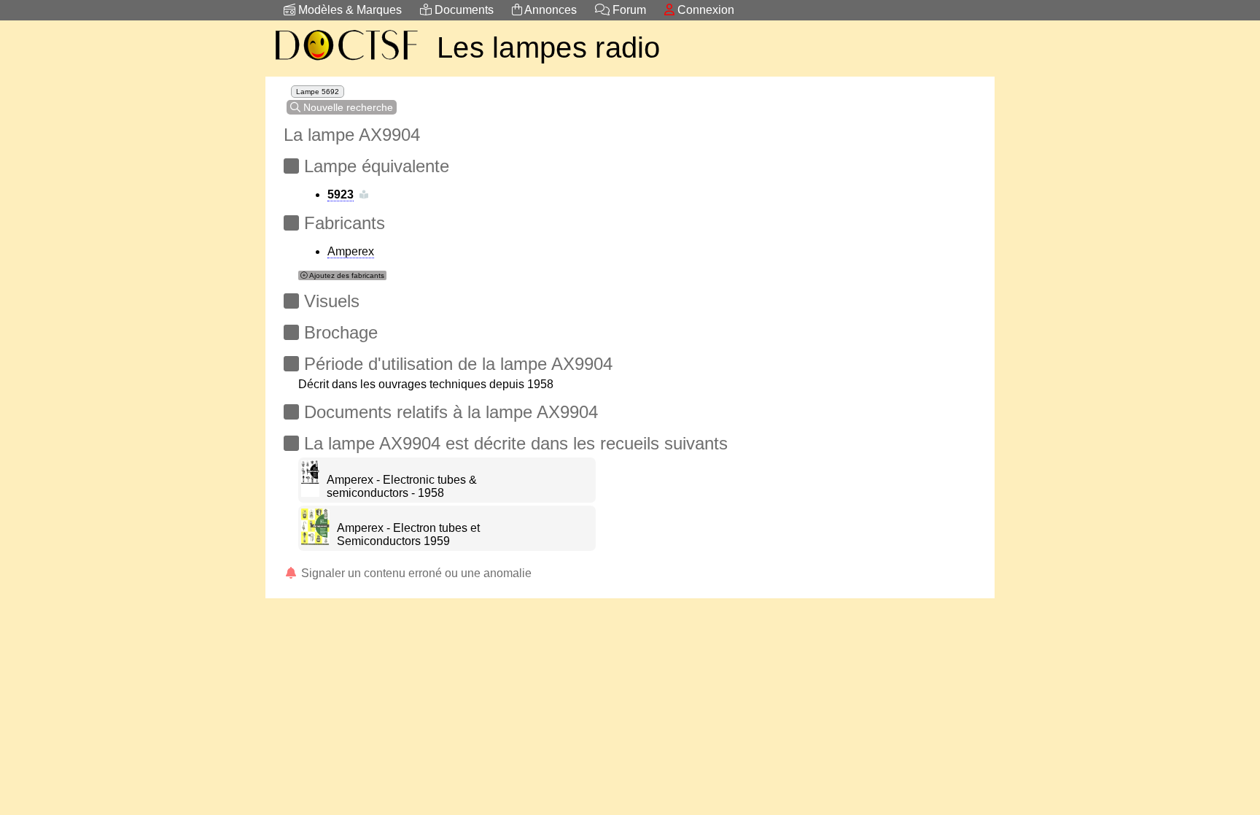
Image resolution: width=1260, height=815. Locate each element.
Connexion (704, 10)
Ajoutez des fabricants (346, 275)
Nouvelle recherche (346, 107)
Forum (628, 10)
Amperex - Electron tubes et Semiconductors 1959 (408, 534)
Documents (463, 10)
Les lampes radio (549, 47)
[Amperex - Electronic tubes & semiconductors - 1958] (310, 493)
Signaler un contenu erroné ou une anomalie (415, 573)
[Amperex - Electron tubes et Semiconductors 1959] (315, 541)
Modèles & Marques (348, 10)
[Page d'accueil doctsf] (346, 62)
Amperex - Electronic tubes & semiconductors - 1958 (402, 486)
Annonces (549, 10)
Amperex (350, 251)
